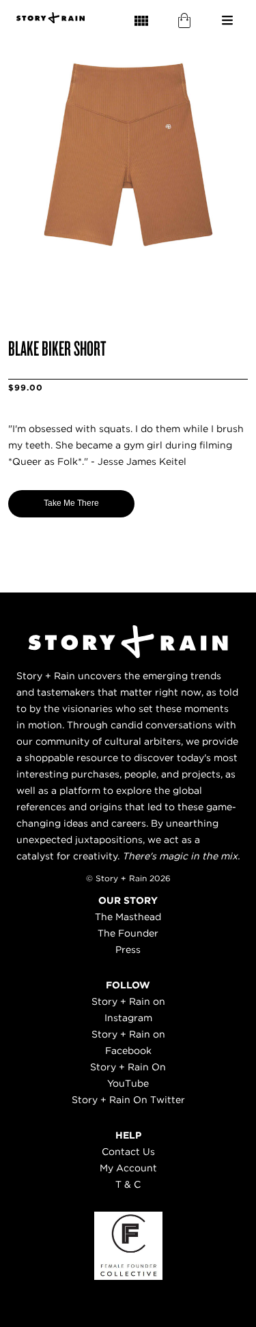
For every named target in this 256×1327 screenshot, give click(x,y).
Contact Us (128, 1151)
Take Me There (71, 503)
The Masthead (128, 916)
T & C (128, 1184)
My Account (128, 1167)
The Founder (128, 933)
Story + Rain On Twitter (128, 1099)
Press (128, 949)
